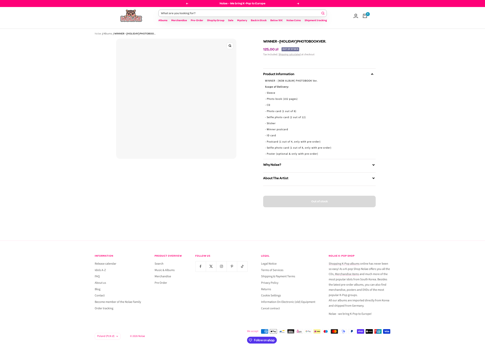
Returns (266, 289)
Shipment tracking (316, 20)
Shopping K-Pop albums (344, 264)
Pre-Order (197, 20)
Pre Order (161, 283)
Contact (100, 295)
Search (159, 264)
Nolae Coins (293, 20)
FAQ (97, 276)
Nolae (98, 33)
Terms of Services (272, 270)
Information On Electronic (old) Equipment (288, 302)
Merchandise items (347, 274)
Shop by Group (215, 20)
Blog (97, 289)
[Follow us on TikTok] (242, 266)
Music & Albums (165, 270)
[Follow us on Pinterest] (232, 266)
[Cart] (365, 16)
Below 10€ (276, 20)
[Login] (356, 16)
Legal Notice (269, 264)
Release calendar (105, 264)
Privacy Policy (269, 283)
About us (100, 283)
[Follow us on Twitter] (211, 266)
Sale (230, 20)
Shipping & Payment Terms (278, 276)
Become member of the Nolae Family (118, 302)
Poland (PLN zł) (105, 336)
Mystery (242, 20)
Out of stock (319, 201)
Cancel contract (270, 308)
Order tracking (104, 308)
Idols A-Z (100, 270)
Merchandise (179, 20)
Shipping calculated (289, 54)
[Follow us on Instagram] (221, 266)
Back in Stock (259, 20)
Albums (162, 20)
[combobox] (240, 13)
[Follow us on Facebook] (200, 266)
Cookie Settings (271, 295)
